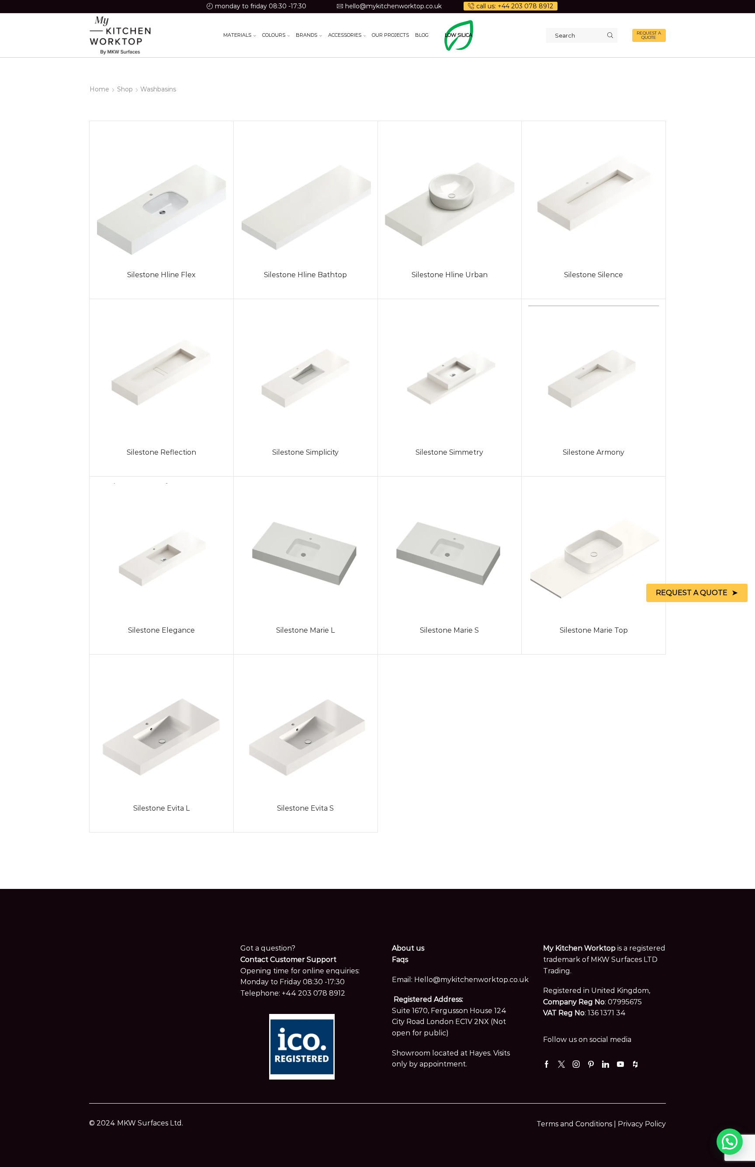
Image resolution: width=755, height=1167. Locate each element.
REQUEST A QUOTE (649, 35)
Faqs (400, 959)
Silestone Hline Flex (161, 275)
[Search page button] (610, 35)
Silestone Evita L (161, 808)
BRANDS (306, 35)
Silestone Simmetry (449, 452)
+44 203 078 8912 (313, 993)
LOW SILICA (458, 35)
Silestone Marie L (305, 630)
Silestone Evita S (305, 808)
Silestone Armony (593, 452)
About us (408, 948)
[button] (730, 1142)
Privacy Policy (642, 1124)
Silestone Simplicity (305, 452)
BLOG (422, 35)
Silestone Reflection (161, 452)
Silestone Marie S (449, 630)
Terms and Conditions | (577, 1124)
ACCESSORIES (344, 35)
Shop (125, 89)
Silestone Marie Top (594, 630)
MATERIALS (237, 35)
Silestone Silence (593, 275)
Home (99, 89)
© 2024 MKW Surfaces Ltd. (136, 1123)
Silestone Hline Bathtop (305, 275)
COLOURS (273, 35)
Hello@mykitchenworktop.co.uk (471, 979)
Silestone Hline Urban (450, 275)
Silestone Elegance (161, 630)
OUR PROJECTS (390, 35)
